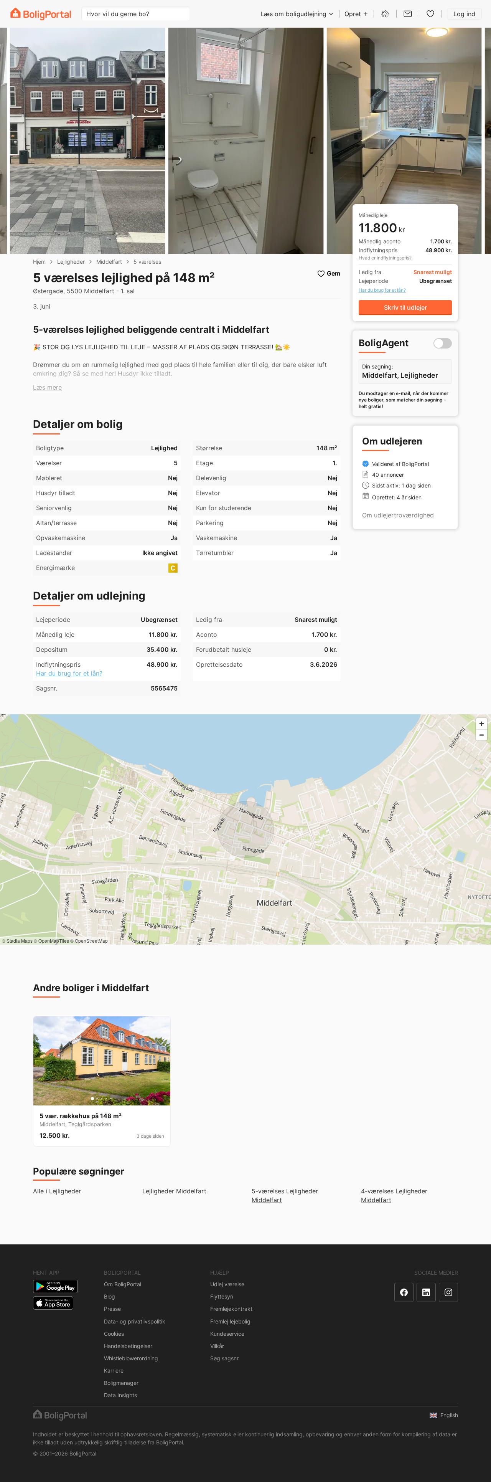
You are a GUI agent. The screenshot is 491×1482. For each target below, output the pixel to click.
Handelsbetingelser (128, 1346)
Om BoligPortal (122, 1284)
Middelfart (109, 261)
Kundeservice (227, 1333)
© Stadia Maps (17, 940)
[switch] (442, 343)
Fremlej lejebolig (230, 1321)
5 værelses (147, 261)
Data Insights (120, 1395)
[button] (47, 387)
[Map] (245, 829)
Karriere (114, 1370)
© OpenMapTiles (51, 940)
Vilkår (217, 1346)
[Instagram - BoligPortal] (448, 1292)
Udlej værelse (227, 1284)
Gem (333, 273)
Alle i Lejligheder (57, 1191)
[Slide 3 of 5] (101, 1098)
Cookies (114, 1333)
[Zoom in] (481, 723)
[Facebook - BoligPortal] (404, 1292)
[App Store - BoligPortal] (53, 1303)
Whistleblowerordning (131, 1358)
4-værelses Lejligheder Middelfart (394, 1195)
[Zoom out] (481, 734)
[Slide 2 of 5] (97, 1098)
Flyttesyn (221, 1296)
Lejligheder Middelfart (174, 1191)
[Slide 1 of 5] (92, 1098)
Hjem (39, 261)
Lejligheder (71, 261)
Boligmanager (121, 1383)
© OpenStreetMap (89, 940)
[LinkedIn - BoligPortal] (426, 1292)
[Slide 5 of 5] (111, 1098)
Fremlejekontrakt (231, 1308)
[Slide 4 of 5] (106, 1098)
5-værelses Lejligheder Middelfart (285, 1195)
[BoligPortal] (40, 14)
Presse (112, 1308)
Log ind (464, 14)
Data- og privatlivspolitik (134, 1321)
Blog (109, 1296)
